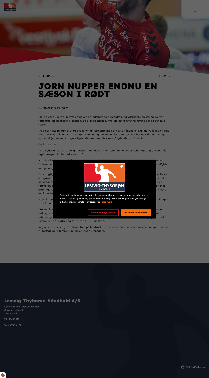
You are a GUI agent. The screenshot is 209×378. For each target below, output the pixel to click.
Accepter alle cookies (136, 212)
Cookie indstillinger (70, 212)
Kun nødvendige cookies (103, 212)
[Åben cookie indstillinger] (3, 375)
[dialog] (104, 189)
